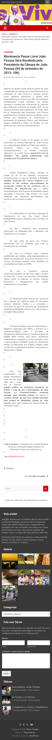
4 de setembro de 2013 (13, 77)
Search (45, 488)
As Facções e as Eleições (23, 697)
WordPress (34, 736)
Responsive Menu (47, 2)
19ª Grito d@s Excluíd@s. (35, 476)
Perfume (10, 468)
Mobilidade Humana (16, 457)
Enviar (6, 673)
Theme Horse (29, 732)
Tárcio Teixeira (14, 14)
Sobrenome (31, 647)
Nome (5, 638)
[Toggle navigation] (5, 28)
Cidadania (8, 52)
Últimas (8, 681)
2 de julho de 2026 (19, 690)
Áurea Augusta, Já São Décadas (26, 687)
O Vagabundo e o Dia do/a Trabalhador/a (30, 707)
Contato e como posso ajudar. (17, 651)
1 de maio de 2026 (19, 700)
